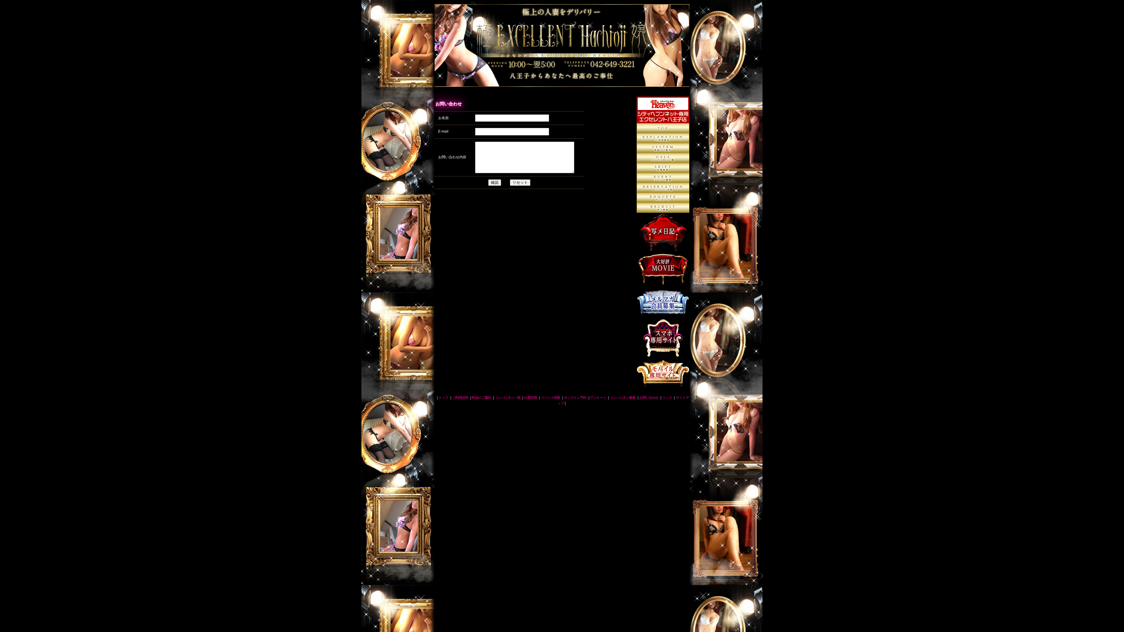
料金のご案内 (663, 148)
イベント (663, 178)
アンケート (663, 198)
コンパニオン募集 (663, 208)
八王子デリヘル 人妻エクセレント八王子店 (562, 48)
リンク (667, 398)
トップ (443, 398)
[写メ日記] (663, 249)
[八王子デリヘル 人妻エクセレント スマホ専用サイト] (663, 355)
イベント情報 (550, 398)
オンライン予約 (663, 188)
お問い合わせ (648, 398)
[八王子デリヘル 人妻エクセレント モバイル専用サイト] (663, 386)
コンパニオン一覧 (663, 158)
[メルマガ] (663, 316)
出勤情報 (663, 168)
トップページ (663, 128)
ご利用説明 (663, 138)
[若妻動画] (663, 283)
